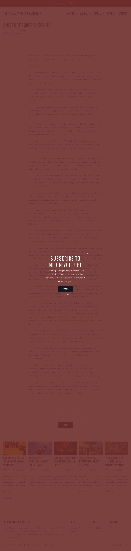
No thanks (66, 294)
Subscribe (65, 289)
